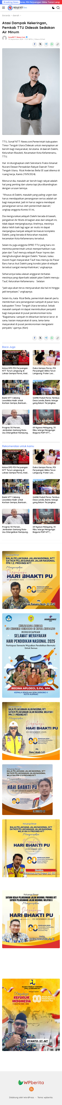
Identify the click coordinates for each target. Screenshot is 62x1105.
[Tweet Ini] (40, 44)
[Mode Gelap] (53, 7)
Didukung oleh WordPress (21, 1097)
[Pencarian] (58, 7)
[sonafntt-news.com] (17, 7)
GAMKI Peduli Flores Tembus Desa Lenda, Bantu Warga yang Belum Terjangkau (46, 400)
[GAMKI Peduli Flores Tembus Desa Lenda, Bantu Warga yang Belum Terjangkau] (46, 387)
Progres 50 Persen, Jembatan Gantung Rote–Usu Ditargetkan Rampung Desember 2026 (15, 430)
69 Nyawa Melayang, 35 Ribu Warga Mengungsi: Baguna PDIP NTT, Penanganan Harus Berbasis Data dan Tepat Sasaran (45, 430)
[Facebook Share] (34, 44)
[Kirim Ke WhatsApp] (52, 44)
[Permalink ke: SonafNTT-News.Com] (4, 37)
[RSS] (31, 1089)
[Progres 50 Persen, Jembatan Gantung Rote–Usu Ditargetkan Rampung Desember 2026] (15, 417)
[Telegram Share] (46, 44)
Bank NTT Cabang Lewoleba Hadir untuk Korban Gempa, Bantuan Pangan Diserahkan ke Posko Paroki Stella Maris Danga (14, 401)
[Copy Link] (58, 44)
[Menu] (4, 7)
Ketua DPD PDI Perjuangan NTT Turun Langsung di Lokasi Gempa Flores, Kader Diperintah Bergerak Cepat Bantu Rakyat (15, 371)
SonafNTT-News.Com (16, 37)
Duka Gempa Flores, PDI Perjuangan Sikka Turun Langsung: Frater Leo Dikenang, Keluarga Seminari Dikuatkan (44, 371)
